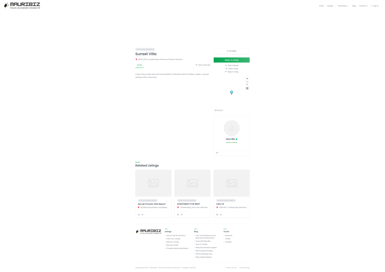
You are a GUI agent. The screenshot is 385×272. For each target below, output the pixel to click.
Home (321, 6)
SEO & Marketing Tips (204, 254)
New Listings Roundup (204, 251)
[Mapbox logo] (218, 110)
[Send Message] (217, 153)
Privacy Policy (245, 267)
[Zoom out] (247, 81)
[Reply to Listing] (139, 214)
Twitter (228, 239)
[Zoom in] (247, 78)
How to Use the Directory (175, 235)
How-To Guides (201, 244)
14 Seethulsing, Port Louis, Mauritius (194, 207)
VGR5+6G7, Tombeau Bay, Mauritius (232, 207)
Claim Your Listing (173, 239)
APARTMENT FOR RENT (188, 204)
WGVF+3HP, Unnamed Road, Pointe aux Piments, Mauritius (160, 59)
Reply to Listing (231, 60)
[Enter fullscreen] (247, 88)
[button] (231, 93)
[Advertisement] (192, 27)
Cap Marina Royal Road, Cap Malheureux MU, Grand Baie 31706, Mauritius (154, 207)
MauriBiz (230, 139)
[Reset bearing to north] (247, 84)
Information (342, 6)
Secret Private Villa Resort (152, 204)
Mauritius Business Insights (206, 247)
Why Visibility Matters (204, 257)
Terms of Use (231, 267)
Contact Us (363, 6)
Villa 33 (220, 204)
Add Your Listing (172, 242)
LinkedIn (228, 242)
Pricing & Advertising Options (177, 248)
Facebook (228, 235)
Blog (354, 6)
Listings (330, 6)
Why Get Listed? (172, 245)
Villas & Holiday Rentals (145, 49)
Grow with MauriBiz (203, 241)
